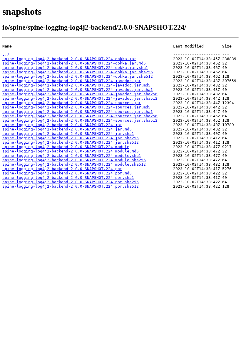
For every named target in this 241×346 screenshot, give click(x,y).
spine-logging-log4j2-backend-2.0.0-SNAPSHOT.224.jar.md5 (67, 129)
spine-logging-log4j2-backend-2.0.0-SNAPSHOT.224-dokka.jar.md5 (74, 63)
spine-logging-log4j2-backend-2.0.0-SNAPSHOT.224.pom (62, 169)
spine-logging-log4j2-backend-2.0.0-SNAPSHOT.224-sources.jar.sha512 (80, 120)
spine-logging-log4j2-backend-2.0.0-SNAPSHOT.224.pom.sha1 (68, 177)
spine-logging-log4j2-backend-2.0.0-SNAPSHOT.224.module (65, 147)
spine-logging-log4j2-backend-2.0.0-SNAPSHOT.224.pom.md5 (67, 173)
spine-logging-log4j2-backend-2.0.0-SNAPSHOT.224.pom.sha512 (70, 186)
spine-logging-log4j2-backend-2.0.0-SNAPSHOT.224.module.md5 (70, 151)
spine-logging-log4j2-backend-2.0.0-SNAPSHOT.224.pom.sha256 (70, 182)
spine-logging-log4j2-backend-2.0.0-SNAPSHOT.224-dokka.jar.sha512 (77, 76)
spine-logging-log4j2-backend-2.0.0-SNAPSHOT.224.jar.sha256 (70, 138)
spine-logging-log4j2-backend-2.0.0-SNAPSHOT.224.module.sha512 (74, 164)
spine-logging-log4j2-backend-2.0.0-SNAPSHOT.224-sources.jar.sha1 (77, 111)
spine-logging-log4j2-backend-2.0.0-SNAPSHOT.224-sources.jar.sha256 (80, 116)
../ (5, 54)
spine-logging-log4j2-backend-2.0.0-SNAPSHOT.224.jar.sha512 (70, 142)
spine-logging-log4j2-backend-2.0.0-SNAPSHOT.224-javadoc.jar (71, 81)
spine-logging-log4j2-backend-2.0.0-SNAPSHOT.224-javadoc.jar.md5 (76, 85)
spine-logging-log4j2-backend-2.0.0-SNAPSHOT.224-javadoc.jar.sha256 (80, 94)
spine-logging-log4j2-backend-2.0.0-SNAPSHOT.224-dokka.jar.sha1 (75, 67)
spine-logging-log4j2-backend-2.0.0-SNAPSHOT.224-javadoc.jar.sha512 (80, 98)
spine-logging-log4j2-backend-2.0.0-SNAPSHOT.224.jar (62, 125)
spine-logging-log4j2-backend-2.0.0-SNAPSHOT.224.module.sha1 (71, 155)
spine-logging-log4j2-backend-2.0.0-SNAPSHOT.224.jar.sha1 (68, 133)
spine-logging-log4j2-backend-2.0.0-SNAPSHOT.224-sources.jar (71, 103)
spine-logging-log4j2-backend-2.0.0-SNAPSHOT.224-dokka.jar (69, 59)
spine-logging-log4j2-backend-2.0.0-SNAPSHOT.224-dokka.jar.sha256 (77, 72)
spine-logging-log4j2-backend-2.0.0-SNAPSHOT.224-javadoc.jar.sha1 (77, 89)
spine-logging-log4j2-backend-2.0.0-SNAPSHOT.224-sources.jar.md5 (76, 107)
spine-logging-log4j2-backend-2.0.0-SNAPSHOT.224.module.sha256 (74, 160)
